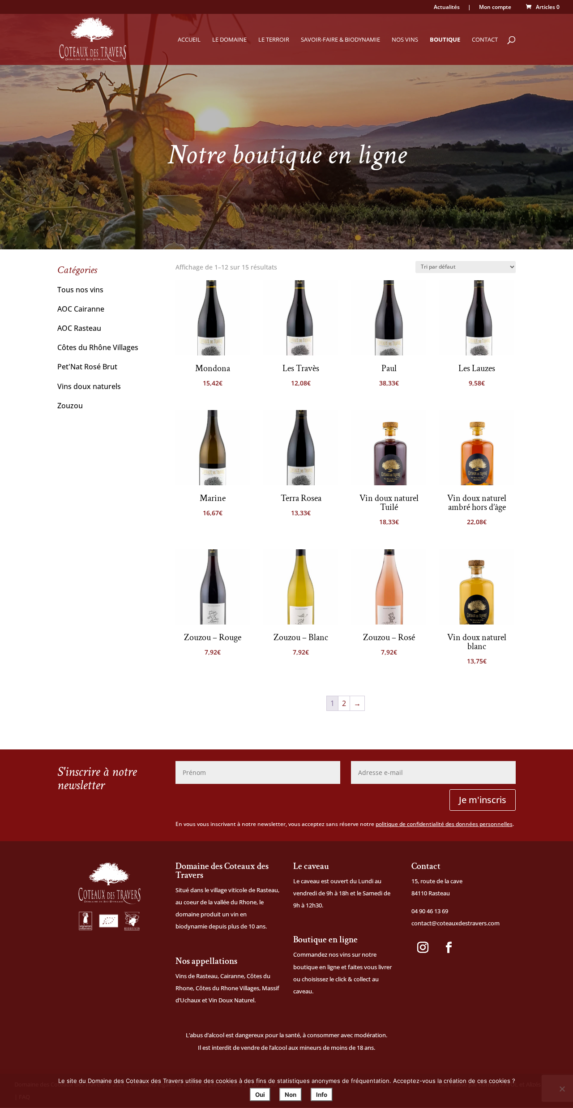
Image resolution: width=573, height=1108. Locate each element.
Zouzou (70, 406)
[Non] (561, 1088)
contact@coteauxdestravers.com (455, 923)
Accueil (189, 39)
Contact (485, 39)
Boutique (445, 39)
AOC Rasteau (79, 328)
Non (290, 1094)
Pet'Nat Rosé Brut (87, 367)
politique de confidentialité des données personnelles (444, 824)
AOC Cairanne (80, 309)
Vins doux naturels (89, 386)
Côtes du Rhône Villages (97, 347)
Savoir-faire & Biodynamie (340, 39)
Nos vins (405, 39)
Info (321, 1094)
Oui (260, 1094)
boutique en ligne (316, 967)
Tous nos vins (80, 290)
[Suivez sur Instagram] (422, 948)
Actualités (447, 7)
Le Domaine (229, 39)
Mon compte (495, 7)
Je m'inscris (482, 800)
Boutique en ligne (325, 939)
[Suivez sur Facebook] (448, 948)
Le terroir (273, 39)
